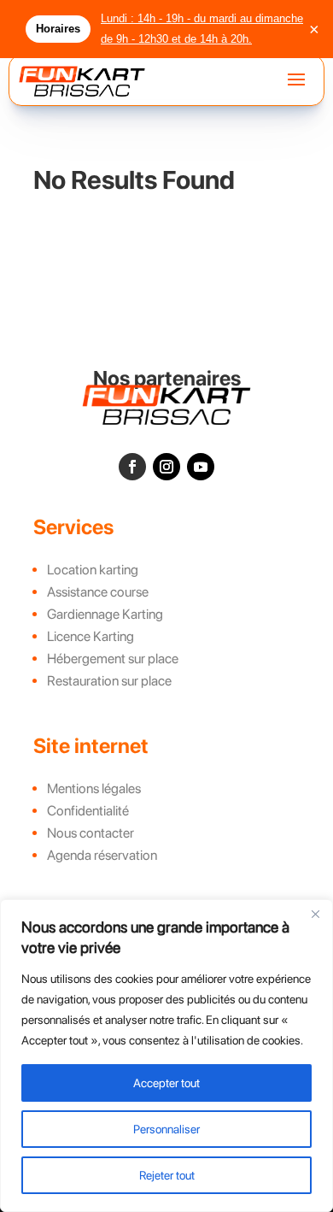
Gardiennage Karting (105, 614)
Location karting (92, 570)
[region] (166, 1055)
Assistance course (98, 592)
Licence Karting (90, 636)
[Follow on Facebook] (132, 466)
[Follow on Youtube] (200, 466)
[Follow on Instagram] (166, 466)
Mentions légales (94, 788)
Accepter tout (166, 1083)
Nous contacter (90, 833)
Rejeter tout (167, 1175)
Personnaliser (166, 1129)
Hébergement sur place (112, 658)
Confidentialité (88, 811)
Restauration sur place (109, 681)
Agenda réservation (102, 855)
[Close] (315, 913)
